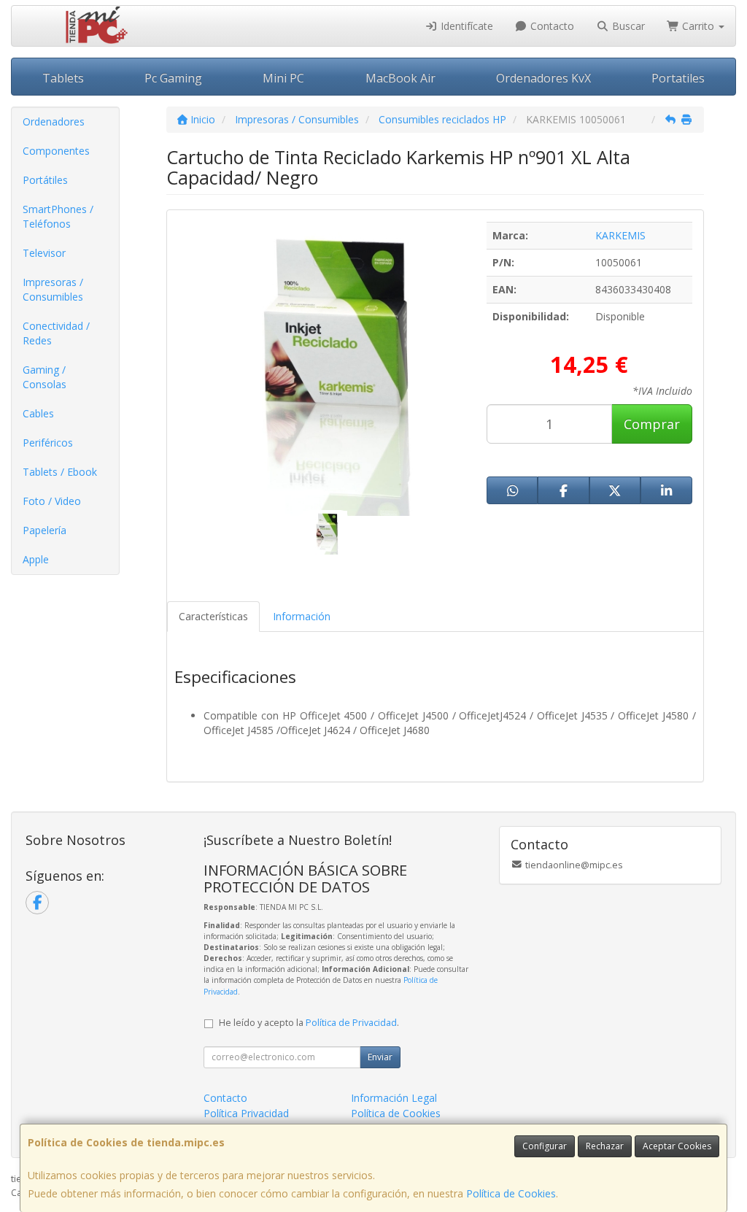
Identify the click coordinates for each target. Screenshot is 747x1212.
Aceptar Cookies (677, 1146)
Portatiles (678, 78)
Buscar (627, 26)
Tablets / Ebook (60, 472)
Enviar (380, 1057)
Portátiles (45, 180)
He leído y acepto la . (309, 1022)
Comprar (652, 424)
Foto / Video (52, 501)
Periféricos (48, 442)
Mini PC (283, 78)
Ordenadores (54, 121)
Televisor (44, 253)
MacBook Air (400, 78)
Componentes (56, 151)
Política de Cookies (511, 1193)
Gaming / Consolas (44, 377)
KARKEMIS (620, 235)
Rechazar (605, 1146)
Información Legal (394, 1098)
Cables (38, 413)
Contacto (550, 26)
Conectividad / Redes (56, 333)
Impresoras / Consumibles (53, 289)
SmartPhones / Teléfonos (58, 216)
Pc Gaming (173, 78)
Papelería (44, 530)
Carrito (698, 26)
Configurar (544, 1146)
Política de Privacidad (351, 1022)
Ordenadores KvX (543, 78)
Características (213, 616)
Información (301, 616)
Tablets (63, 78)
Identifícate (465, 26)
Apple (36, 559)
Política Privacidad (246, 1113)
